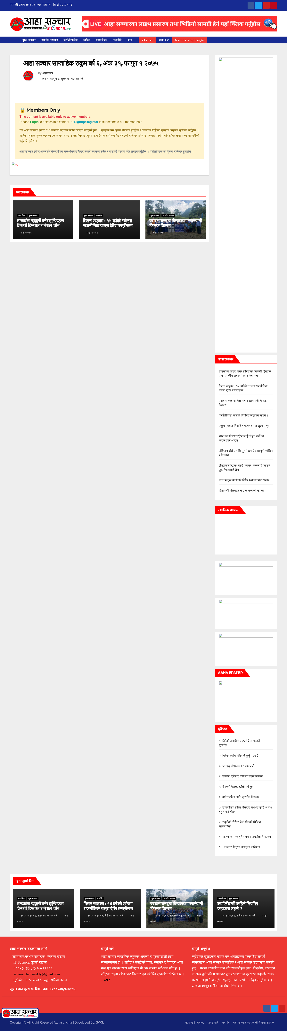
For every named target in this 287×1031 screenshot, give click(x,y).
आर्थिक (86, 40)
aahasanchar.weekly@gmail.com (36, 974)
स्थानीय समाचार (50, 40)
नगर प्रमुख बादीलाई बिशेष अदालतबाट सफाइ (244, 480)
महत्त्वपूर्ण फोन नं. (194, 1022)
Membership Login (189, 40)
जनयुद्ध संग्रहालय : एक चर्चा (238, 766)
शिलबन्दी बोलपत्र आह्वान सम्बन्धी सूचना (241, 490)
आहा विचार (101, 40)
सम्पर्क (225, 1022)
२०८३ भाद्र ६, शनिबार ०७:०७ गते (238, 915)
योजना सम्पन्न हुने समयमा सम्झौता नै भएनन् (246, 836)
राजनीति (117, 40)
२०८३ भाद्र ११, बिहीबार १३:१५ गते (105, 915)
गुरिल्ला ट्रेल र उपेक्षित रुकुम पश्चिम (242, 776)
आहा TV (164, 40)
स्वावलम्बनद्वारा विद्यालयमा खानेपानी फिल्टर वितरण (175, 223)
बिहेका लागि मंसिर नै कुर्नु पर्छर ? (240, 755)
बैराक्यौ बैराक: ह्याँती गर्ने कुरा (238, 786)
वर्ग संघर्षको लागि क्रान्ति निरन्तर (240, 797)
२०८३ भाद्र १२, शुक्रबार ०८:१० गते (38, 915)
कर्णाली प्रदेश (71, 40)
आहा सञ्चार (48, 73)
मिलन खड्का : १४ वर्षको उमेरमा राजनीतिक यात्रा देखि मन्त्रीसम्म (107, 223)
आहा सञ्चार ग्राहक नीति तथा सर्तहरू (253, 1022)
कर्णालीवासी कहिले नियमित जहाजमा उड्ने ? (243, 415)
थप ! (107, 980)
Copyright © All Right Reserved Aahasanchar (41, 1022)
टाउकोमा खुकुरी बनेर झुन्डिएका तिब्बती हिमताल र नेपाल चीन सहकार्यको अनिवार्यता (40, 225)
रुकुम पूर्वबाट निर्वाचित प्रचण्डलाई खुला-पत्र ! (244, 425)
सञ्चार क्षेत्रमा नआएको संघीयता (242, 847)
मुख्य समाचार (29, 40)
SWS (99, 1022)
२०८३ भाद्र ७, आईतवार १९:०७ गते (172, 915)
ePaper (147, 40)
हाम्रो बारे (213, 1022)
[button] (276, 39)
